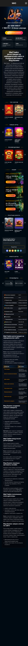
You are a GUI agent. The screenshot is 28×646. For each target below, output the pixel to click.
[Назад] (3, 110)
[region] (14, 112)
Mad (14, 3)
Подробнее (14, 246)
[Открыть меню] (26, 3)
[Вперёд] (25, 110)
